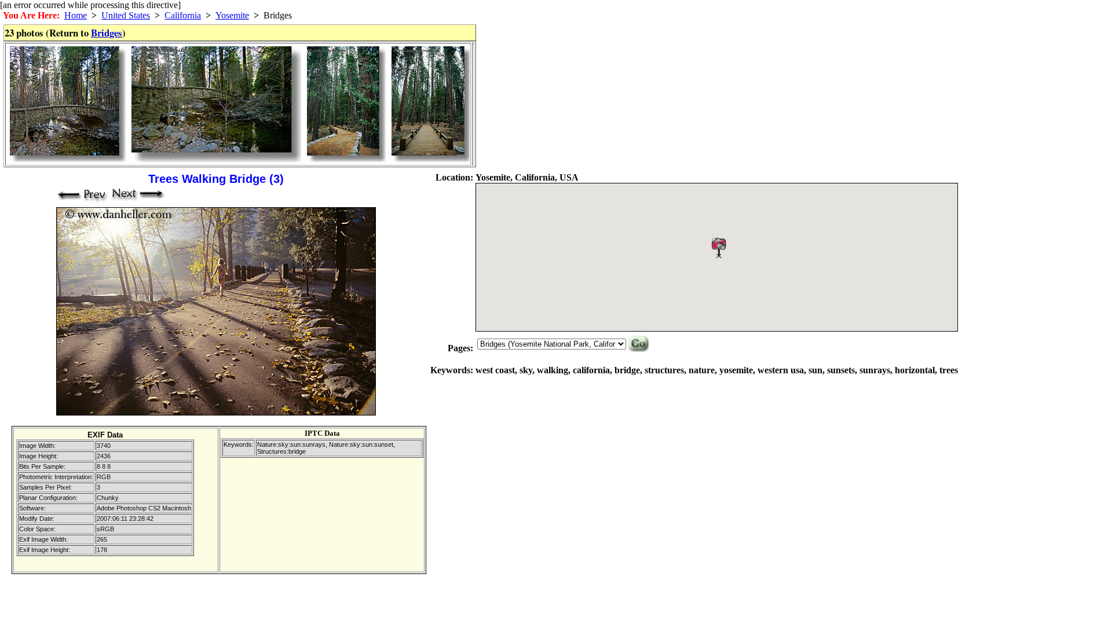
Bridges (106, 32)
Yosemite (232, 15)
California (182, 15)
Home (75, 15)
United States (125, 15)
